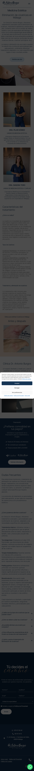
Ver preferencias (17, 392)
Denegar (17, 388)
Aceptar (17, 383)
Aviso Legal (27, 395)
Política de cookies (8, 395)
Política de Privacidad (19, 395)
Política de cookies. (26, 379)
